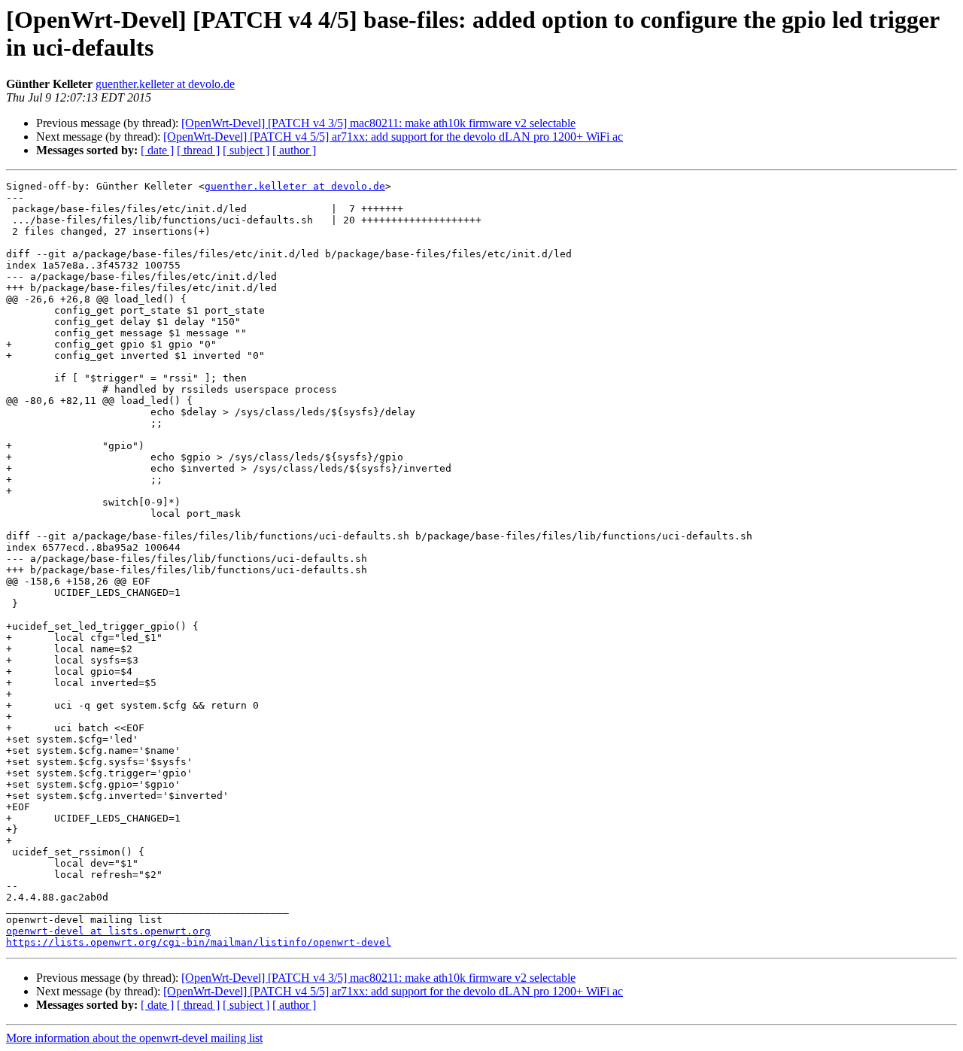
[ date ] (157, 150)
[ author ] (294, 150)
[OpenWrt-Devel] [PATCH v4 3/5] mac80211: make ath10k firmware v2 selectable (378, 123)
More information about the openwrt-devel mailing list (134, 1037)
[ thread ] (198, 150)
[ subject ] (246, 150)
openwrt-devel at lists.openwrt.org (108, 931)
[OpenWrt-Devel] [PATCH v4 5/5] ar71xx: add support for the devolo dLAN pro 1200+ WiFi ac (393, 136)
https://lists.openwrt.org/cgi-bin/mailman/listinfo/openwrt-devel (198, 942)
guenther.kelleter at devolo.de (165, 83)
